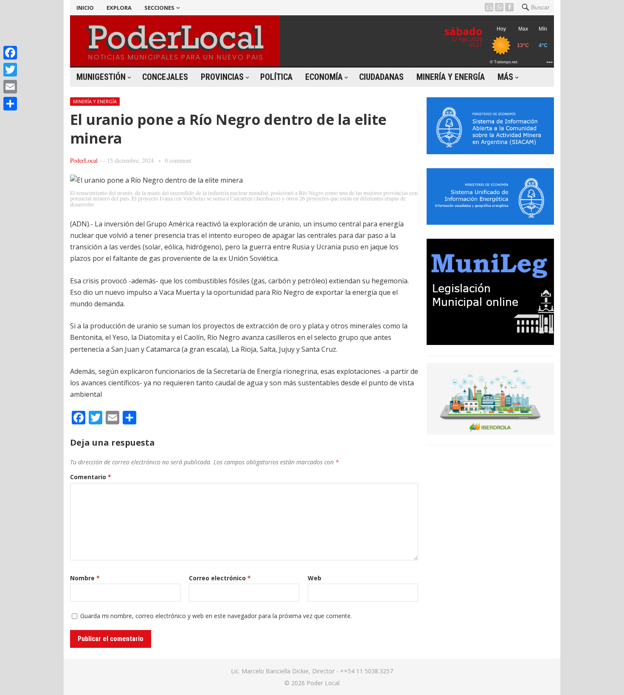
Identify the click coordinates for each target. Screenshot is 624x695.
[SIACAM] (490, 151)
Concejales (165, 77)
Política (276, 77)
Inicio (85, 7)
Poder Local (323, 683)
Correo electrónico (220, 578)
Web (314, 578)
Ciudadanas (381, 77)
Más (505, 77)
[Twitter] (10, 69)
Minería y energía (450, 77)
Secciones (159, 7)
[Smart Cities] (490, 432)
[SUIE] (490, 222)
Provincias (222, 77)
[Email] (10, 86)
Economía (324, 77)
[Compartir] (10, 103)
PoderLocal (84, 160)
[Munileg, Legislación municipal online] (490, 342)
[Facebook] (10, 52)
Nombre (85, 578)
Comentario (90, 477)
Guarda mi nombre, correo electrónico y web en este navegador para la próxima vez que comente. (216, 616)
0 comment (178, 160)
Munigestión (101, 77)
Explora (119, 7)
